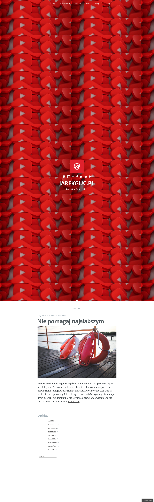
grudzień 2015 (52, 442)
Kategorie (98, 4)
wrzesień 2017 (52, 424)
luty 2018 (51, 421)
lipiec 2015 (51, 450)
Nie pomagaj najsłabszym (70, 321)
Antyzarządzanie (65, 4)
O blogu (52, 4)
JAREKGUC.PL (76, 183)
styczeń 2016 (52, 439)
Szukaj (108, 4)
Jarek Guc (78, 4)
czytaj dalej (74, 401)
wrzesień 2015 (52, 446)
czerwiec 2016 (52, 428)
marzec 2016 (52, 432)
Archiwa (88, 4)
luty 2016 (51, 435)
